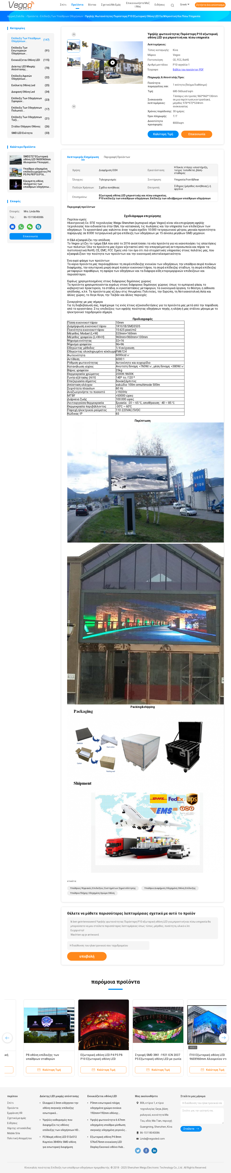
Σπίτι (10, 1102)
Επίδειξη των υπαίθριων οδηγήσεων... (30, 40)
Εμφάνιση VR (14, 1113)
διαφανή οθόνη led (30, 91)
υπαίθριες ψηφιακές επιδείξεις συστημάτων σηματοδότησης (103, 888)
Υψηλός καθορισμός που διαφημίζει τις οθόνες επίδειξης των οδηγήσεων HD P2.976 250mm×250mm (60, 1125)
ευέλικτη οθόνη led (30, 85)
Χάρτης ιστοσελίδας (19, 1128)
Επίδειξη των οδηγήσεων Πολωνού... (30, 109)
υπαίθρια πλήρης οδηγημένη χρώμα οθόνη (92, 893)
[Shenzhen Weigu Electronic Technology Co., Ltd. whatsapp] (21, 226)
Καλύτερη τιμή (163, 134)
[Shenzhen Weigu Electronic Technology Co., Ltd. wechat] (30, 226)
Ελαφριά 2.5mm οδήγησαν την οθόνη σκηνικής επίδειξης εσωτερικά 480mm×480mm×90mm (60, 1108)
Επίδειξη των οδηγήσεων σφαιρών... (30, 100)
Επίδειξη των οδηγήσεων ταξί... (30, 118)
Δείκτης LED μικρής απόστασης (59, 1096)
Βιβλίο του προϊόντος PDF (188, 69)
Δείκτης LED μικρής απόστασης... (30, 68)
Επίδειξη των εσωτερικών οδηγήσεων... (30, 50)
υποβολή (86, 956)
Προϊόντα (12, 1108)
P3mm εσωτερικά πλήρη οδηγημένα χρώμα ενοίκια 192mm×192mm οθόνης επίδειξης (105, 1108)
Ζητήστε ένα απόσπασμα (210, 4)
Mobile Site (13, 1133)
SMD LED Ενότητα (30, 133)
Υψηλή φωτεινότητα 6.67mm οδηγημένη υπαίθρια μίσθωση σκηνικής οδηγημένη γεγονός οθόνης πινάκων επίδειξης (107, 1125)
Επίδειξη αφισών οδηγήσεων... (30, 77)
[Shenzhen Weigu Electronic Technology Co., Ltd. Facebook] (146, 1151)
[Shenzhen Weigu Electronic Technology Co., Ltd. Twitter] (138, 1151)
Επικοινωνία (30, 236)
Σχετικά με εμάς (16, 1118)
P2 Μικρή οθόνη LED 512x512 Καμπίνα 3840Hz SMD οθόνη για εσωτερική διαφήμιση (60, 1141)
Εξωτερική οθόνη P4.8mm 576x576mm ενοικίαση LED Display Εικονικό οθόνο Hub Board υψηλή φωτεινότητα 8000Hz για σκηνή (106, 1142)
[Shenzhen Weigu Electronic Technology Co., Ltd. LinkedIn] (154, 1151)
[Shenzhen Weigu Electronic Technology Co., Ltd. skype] (38, 226)
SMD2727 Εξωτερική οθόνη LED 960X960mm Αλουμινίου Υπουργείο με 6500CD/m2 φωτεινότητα (37, 159)
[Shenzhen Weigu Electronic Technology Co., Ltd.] (21, 5)
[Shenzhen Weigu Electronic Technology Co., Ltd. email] (12, 226)
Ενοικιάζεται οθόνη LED (30, 60)
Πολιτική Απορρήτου (19, 1138)
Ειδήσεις (12, 1123)
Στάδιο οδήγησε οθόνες (30, 126)
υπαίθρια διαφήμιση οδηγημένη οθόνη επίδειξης (170, 888)
